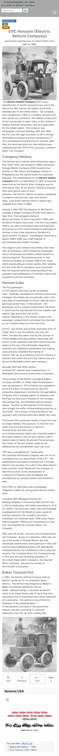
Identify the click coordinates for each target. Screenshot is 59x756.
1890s (15, 712)
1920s (36, 712)
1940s (10, 715)
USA (8, 680)
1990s (48, 715)
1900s (22, 712)
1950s (18, 715)
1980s (40, 715)
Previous (21, 680)
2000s (26, 719)
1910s (29, 712)
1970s (33, 715)
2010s (33, 719)
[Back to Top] (54, 751)
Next (51, 677)
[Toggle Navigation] (55, 13)
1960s (25, 715)
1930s (44, 712)
